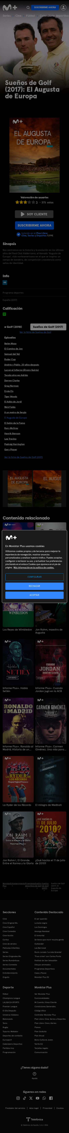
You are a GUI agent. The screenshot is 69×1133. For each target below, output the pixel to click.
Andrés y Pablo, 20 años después (21, 364)
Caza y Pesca (40, 973)
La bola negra (40, 923)
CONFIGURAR (34, 577)
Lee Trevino (10, 439)
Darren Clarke (12, 380)
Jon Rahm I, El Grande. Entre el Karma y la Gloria (18, 862)
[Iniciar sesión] (63, 7)
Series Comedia (10, 965)
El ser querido (40, 919)
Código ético (40, 1011)
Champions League (11, 998)
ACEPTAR (34, 595)
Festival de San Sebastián (45, 960)
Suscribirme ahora (45, 7)
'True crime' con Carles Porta (47, 956)
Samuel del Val (12, 354)
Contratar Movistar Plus (45, 1015)
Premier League (10, 1006)
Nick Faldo (9, 407)
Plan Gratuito (40, 1031)
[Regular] (25, 202)
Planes (37, 1027)
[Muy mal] (17, 202)
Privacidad (47, 1108)
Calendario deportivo (54, 15)
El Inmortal (39, 935)
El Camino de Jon (13, 348)
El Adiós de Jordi (13, 401)
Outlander (39, 944)
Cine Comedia (9, 931)
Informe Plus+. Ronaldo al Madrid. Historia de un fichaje (18, 748)
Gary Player (10, 449)
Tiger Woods (10, 396)
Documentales (9, 969)
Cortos (6, 939)
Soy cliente (37, 214)
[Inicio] (10, 7)
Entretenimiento (10, 973)
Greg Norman (11, 385)
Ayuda (34, 1078)
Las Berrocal (40, 948)
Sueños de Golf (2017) (48, 326)
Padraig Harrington (14, 444)
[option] (20, 488)
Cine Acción (8, 935)
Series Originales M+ (12, 956)
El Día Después (9, 1011)
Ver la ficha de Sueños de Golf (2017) (23, 457)
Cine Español (9, 927)
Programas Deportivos (44, 969)
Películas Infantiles (11, 948)
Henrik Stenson (12, 433)
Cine (18, 15)
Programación (9, 1052)
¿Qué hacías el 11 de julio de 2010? (50, 862)
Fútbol (30, 15)
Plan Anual (39, 1035)
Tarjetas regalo (41, 1048)
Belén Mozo (10, 343)
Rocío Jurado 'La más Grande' (48, 952)
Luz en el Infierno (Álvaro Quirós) (21, 370)
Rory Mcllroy (11, 428)
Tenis (5, 1023)
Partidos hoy (8, 1048)
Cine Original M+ (10, 923)
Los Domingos (40, 927)
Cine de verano (10, 944)
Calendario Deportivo (12, 1044)
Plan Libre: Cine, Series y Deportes (50, 1019)
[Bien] (29, 202)
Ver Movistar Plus (42, 994)
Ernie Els (8, 391)
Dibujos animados (42, 965)
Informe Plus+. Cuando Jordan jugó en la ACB (49, 690)
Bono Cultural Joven (43, 1040)
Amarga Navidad (41, 931)
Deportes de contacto (12, 1035)
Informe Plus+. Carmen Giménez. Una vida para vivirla (49, 748)
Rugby (5, 1027)
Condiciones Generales (45, 1006)
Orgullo (6, 977)
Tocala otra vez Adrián (16, 375)
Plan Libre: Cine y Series (45, 1023)
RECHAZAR (34, 586)
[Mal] (21, 202)
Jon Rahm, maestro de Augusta (48, 631)
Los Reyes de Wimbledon (17, 629)
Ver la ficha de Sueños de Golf (35, 332)
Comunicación (41, 1052)
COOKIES (60, 1108)
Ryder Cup (10, 359)
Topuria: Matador (10, 1031)
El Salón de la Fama (14, 423)
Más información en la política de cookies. (34, 567)
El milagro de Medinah (48, 805)
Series (7, 15)
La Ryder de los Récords (17, 805)
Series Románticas (11, 960)
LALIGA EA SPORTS (11, 1002)
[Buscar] (28, 7)
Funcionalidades (41, 998)
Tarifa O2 (38, 1044)
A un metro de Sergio (15, 412)
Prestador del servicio (15, 1108)
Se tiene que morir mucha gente (49, 939)
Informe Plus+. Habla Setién (15, 690)
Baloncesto (8, 1019)
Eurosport (7, 1040)
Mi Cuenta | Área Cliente (45, 1002)
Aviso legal (34, 1108)
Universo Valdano (11, 1015)
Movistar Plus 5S (41, 977)
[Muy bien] (33, 202)
